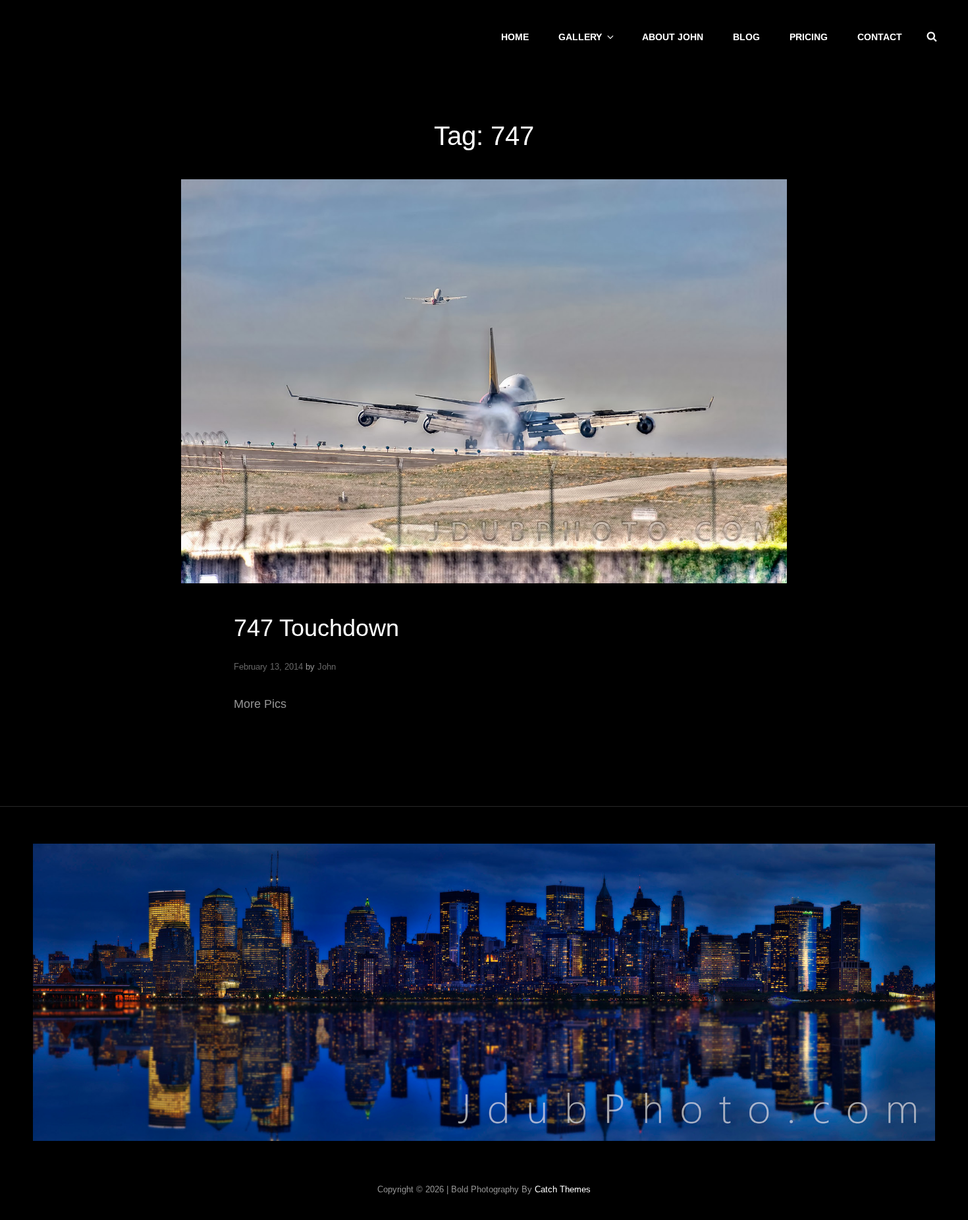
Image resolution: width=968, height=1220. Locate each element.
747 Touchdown (316, 627)
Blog (746, 37)
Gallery (580, 37)
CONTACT (879, 37)
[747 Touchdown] (484, 381)
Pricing (809, 37)
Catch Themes (563, 1189)
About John (672, 37)
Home (515, 37)
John (326, 667)
